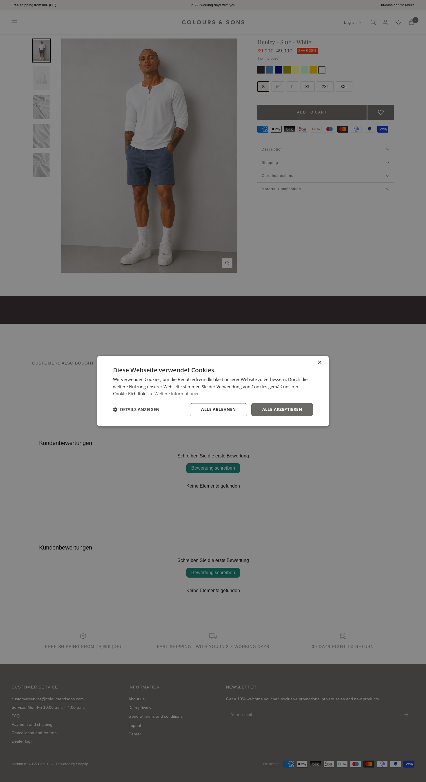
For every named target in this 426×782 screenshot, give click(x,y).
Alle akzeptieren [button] (282, 409)
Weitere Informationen (177, 394)
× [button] (319, 362)
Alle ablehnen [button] (218, 409)
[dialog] (213, 391)
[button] (136, 409)
